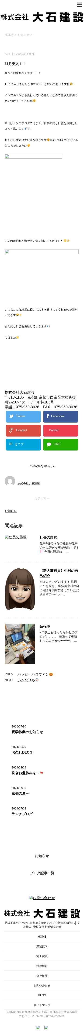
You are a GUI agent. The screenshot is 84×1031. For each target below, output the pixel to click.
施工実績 (42, 956)
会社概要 (42, 975)
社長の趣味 (48, 537)
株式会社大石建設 (29, 483)
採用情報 (42, 966)
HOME (42, 936)
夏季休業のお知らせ (27, 732)
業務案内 (42, 946)
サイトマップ (42, 1005)
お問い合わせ (42, 985)
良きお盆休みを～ (26, 773)
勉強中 (45, 626)
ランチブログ (22, 814)
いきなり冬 (26, 680)
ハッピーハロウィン (33, 674)
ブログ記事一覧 (42, 873)
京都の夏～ (20, 793)
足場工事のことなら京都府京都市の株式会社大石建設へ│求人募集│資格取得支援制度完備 (42, 925)
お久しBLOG (22, 752)
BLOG (42, 995)
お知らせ (11, 511)
